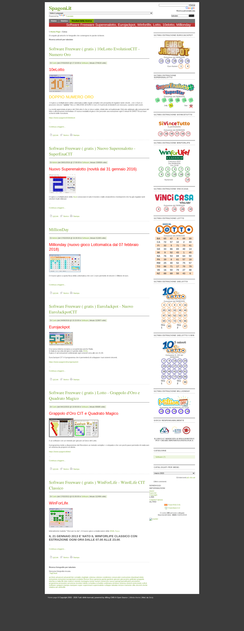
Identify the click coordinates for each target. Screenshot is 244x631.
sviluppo (107, 585)
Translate (69, 16)
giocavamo (124, 579)
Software (85, 63)
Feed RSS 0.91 (174, 505)
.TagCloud (53, 573)
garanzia (97, 579)
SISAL (85, 351)
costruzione (126, 577)
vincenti (139, 585)
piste (129, 581)
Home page (52, 597)
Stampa (76, 135)
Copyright (153, 495)
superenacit (87, 585)
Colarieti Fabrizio (156, 500)
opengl (117, 581)
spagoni (59, 585)
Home (54, 21)
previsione (135, 581)
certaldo (77, 577)
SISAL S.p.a (114, 531)
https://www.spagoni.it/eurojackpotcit (63, 362)
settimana (108, 583)
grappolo (140, 579)
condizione (106, 577)
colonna (92, 577)
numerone (105, 581)
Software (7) (160, 457)
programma (53, 583)
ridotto (85, 583)
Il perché (152, 493)
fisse (92, 579)
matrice (71, 581)
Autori (151, 491)
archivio (52, 577)
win (56, 587)
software (52, 585)
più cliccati (191, 478)
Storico (64, 21)
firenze (86, 579)
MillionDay (59, 229)
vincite (144, 585)
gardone (110, 579)
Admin (54, 162)
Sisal (75, 197)
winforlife (61, 587)
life (62, 581)
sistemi (129, 583)
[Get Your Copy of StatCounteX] (153, 519)
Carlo (54, 63)
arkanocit (59, 577)
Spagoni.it (60, 8)
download (135, 577)
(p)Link (55, 135)
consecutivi (116, 577)
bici (72, 577)
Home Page (55, 32)
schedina (92, 583)
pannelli (124, 581)
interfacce (53, 581)
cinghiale (84, 577)
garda (104, 579)
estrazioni (62, 579)
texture (121, 585)
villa (133, 585)
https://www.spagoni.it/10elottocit (62, 118)
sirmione (115, 583)
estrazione (53, 579)
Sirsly (151, 597)
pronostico (63, 583)
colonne (99, 577)
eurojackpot (71, 579)
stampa (66, 585)
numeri (97, 581)
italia (59, 581)
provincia (71, 583)
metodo (77, 581)
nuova (111, 581)
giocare (117, 579)
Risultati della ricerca (82, 21)
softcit (144, 583)
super (80, 585)
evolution (79, 579)
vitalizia (52, 587)
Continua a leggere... (57, 127)
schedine (99, 583)
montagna (85, 581)
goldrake (133, 579)
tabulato (115, 585)
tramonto (128, 585)
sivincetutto (137, 583)
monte (91, 581)
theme (135, 597)
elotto (141, 577)
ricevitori (79, 583)
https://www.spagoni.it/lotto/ (60, 452)
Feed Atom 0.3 (174, 508)
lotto (65, 581)
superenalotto (98, 585)
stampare (73, 585)
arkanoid (67, 577)
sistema (123, 583)
